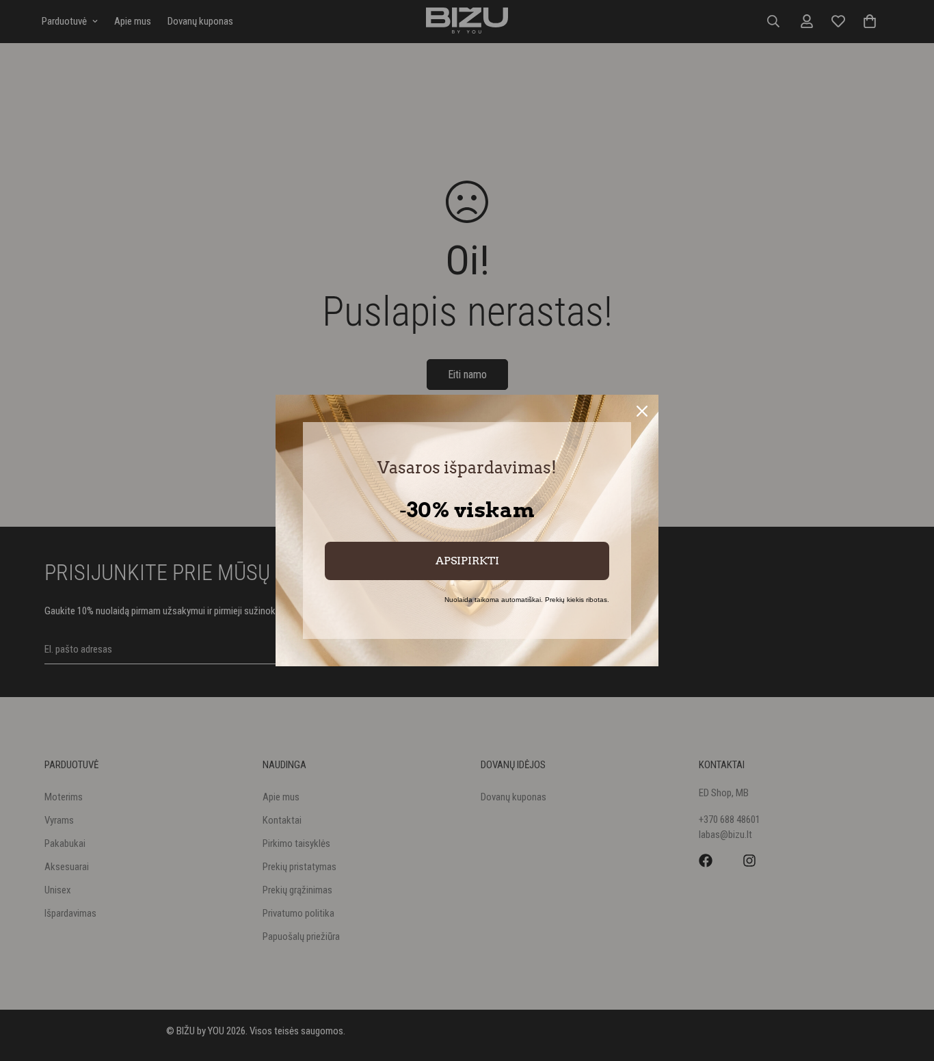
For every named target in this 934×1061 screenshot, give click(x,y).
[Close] (642, 411)
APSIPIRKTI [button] (467, 560)
